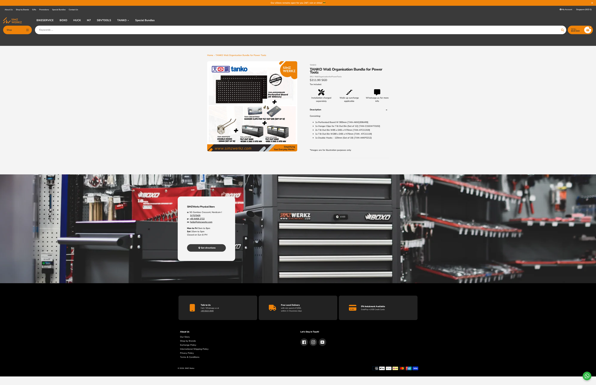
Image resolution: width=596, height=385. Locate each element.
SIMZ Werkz (189, 368)
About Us (9, 9)
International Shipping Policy (194, 349)
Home (210, 55)
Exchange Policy (188, 345)
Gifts (34, 9)
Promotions (44, 9)
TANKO (313, 65)
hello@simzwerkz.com (201, 222)
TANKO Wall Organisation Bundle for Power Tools (241, 55)
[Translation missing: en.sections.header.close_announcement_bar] (592, 3)
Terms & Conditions (189, 357)
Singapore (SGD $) (584, 9)
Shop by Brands (22, 9)
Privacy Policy (187, 353)
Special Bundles (59, 9)
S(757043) (195, 215)
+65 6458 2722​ (197, 218)
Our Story (185, 336)
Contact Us (73, 9)
